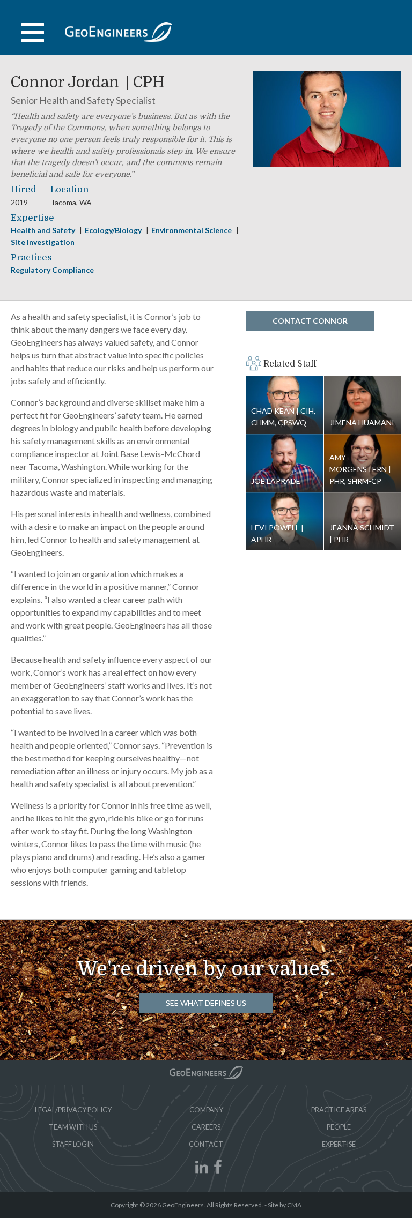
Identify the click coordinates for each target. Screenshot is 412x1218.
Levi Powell (276, 533)
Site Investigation (43, 241)
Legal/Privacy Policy (73, 1109)
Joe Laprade (284, 463)
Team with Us (73, 1127)
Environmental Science (192, 230)
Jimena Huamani (363, 405)
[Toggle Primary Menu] (206, 33)
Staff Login (73, 1144)
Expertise (339, 1144)
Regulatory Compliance (52, 269)
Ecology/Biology (114, 230)
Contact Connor (310, 320)
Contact (206, 1144)
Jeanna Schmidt (361, 533)
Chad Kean (283, 416)
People (339, 1127)
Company (206, 1109)
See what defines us (206, 1002)
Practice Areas (338, 1109)
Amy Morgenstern (358, 469)
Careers (206, 1127)
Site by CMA (284, 1205)
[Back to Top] (206, 1072)
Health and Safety (44, 230)
